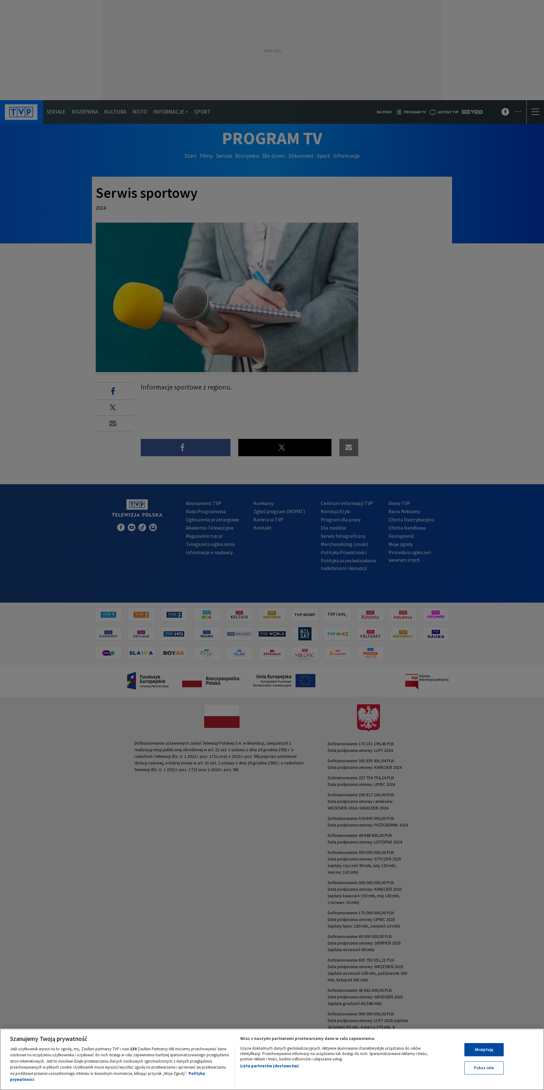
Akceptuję (484, 1049)
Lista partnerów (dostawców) (269, 1066)
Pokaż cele (484, 1067)
